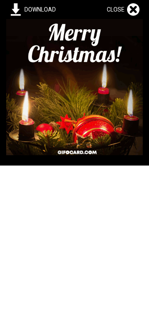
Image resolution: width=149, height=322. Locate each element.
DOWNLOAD (40, 9)
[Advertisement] (74, 240)
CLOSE (117, 9)
